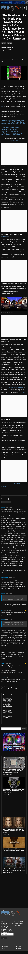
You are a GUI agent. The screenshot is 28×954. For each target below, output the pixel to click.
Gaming (9, 43)
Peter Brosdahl (8, 47)
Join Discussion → (6, 502)
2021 (23, 392)
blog (2, 106)
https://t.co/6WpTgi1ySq (16, 123)
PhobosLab (4, 236)
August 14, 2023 (7, 663)
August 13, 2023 (7, 610)
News (3, 43)
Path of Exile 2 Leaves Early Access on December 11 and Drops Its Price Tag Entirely (14, 869)
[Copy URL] (20, 53)
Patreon (19, 946)
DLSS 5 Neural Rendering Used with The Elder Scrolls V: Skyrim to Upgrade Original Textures (13, 830)
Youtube (19, 948)
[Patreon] (16, 946)
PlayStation (6, 687)
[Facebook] (7, 53)
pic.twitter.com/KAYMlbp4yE (11, 134)
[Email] (17, 53)
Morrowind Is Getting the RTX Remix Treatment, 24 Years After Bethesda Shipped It (14, 850)
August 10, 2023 (14, 141)
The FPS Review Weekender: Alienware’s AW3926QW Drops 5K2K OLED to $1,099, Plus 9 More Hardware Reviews (13, 771)
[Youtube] (16, 949)
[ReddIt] (14, 53)
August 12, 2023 (8, 507)
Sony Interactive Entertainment (7, 688)
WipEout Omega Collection (15, 387)
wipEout (16, 688)
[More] (23, 53)
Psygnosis (12, 687)
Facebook (6, 946)
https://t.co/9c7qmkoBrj (9, 132)
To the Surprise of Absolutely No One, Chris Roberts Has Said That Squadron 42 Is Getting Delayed (13, 790)
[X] (10, 53)
